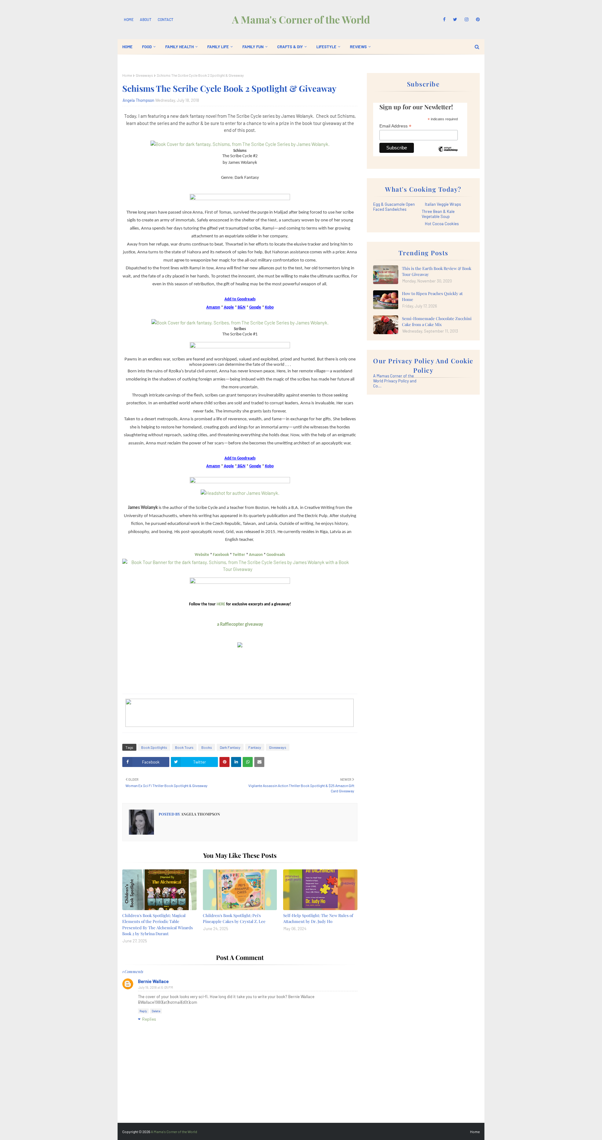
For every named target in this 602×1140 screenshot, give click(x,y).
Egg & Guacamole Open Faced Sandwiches (394, 207)
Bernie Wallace (153, 981)
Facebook (221, 555)
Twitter (239, 555)
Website (202, 555)
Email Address (395, 126)
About (145, 19)
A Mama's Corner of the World (301, 19)
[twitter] (455, 19)
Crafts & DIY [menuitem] (290, 46)
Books (206, 747)
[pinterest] (477, 19)
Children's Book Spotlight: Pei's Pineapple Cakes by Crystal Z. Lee (234, 918)
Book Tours (184, 747)
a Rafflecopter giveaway (240, 624)
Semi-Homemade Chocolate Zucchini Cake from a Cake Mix (437, 321)
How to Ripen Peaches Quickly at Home (432, 296)
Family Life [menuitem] (218, 46)
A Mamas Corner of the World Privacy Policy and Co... (394, 380)
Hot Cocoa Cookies (442, 223)
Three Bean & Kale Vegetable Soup (438, 214)
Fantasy (254, 747)
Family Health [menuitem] (179, 46)
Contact (165, 19)
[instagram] (466, 19)
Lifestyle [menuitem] (326, 46)
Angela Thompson (138, 100)
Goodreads (276, 555)
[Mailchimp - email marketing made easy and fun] (447, 153)
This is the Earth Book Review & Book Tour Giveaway (436, 271)
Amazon (256, 555)
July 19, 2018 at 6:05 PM (155, 987)
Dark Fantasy (230, 747)
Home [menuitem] (127, 46)
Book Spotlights (154, 747)
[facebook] (444, 19)
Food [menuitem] (147, 46)
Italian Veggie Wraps (443, 204)
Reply (143, 1011)
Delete (156, 1011)
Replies (149, 1019)
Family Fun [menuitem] (253, 46)
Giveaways (144, 75)
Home (129, 19)
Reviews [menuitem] (358, 46)
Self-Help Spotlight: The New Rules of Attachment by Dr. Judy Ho (318, 918)
